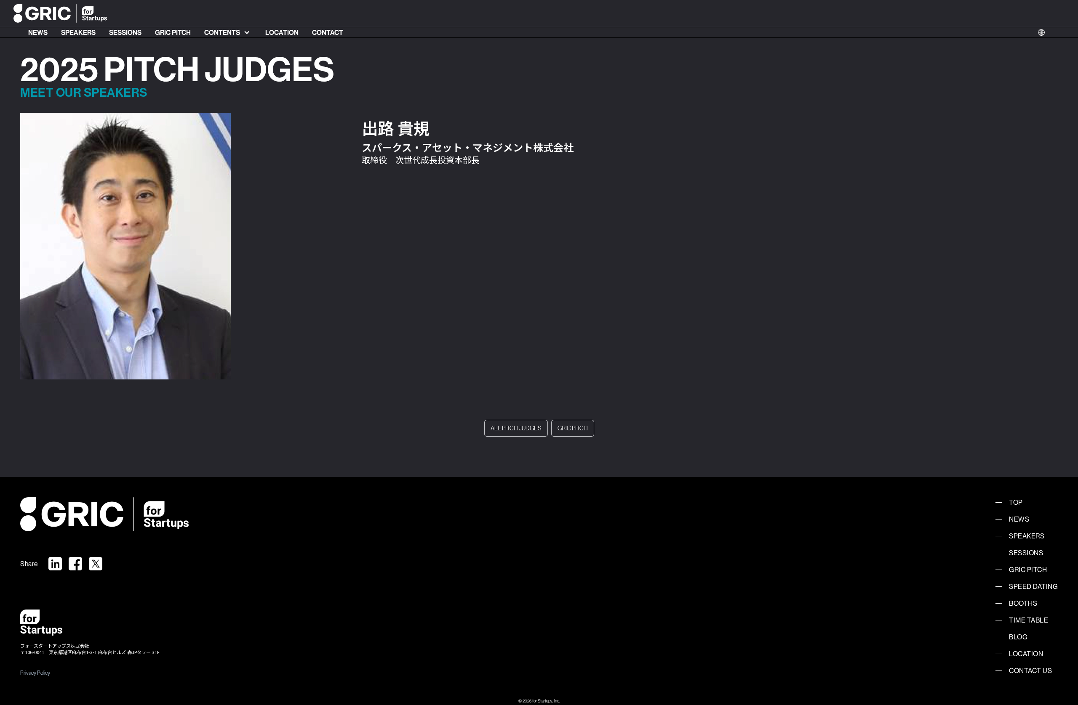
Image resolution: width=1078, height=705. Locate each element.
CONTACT (327, 32)
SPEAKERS (78, 32)
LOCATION (282, 32)
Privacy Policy (35, 672)
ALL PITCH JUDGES (516, 428)
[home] (60, 13)
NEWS (38, 32)
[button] (228, 32)
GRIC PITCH (173, 32)
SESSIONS (125, 32)
